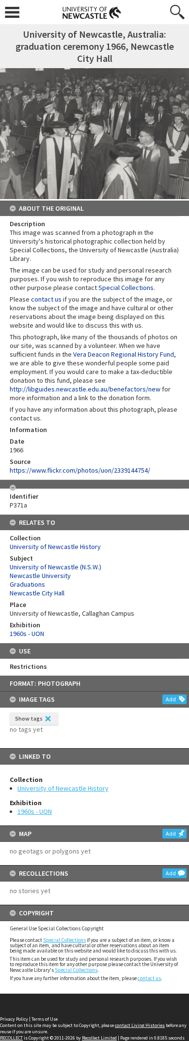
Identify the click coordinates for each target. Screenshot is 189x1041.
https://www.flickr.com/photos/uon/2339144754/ (80, 470)
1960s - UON (34, 811)
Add (171, 699)
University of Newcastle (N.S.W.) (55, 567)
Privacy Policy (14, 1019)
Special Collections (64, 940)
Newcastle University (40, 575)
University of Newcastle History (63, 788)
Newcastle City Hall (37, 593)
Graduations (27, 584)
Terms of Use (45, 1019)
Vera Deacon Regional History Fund (123, 354)
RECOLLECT (11, 1038)
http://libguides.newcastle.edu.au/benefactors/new (85, 389)
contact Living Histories (140, 1025)
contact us (149, 978)
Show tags (29, 718)
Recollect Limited (99, 1038)
